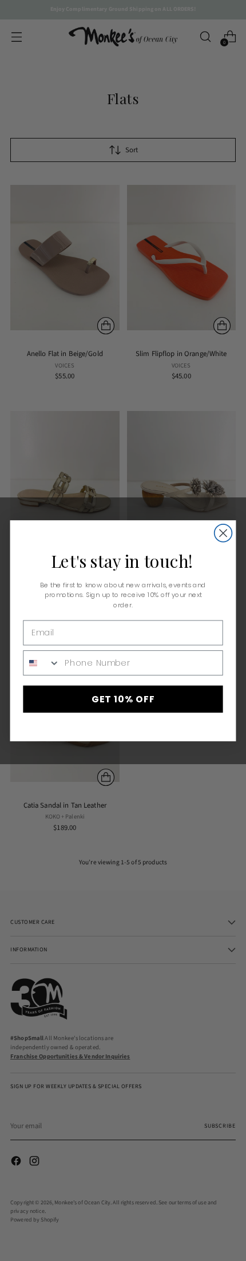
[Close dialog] (223, 532)
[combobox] (41, 662)
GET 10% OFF (123, 698)
